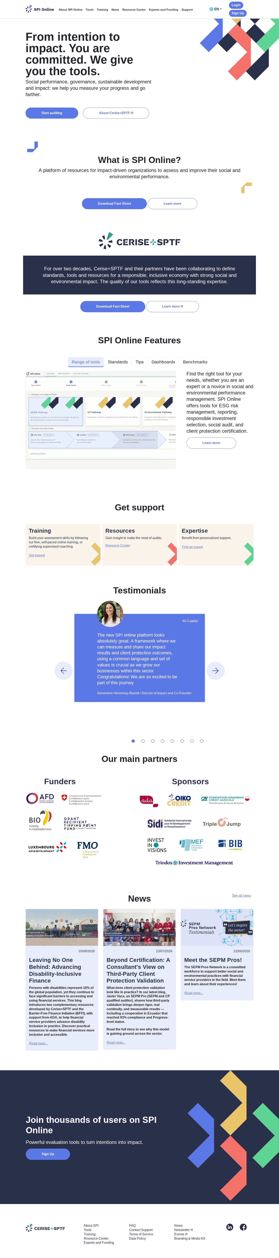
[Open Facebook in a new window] (243, 1227)
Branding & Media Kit (189, 1238)
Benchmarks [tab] (195, 361)
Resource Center (134, 9)
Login (236, 5)
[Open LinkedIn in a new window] (229, 1227)
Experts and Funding (163, 9)
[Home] (40, 8)
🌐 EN (214, 9)
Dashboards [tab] (163, 361)
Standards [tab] (118, 361)
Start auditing (51, 113)
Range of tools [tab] (86, 361)
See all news (241, 895)
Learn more (172, 203)
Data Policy (137, 1238)
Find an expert (192, 547)
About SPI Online (71, 9)
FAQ (132, 1225)
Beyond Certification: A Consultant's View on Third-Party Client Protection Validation (138, 970)
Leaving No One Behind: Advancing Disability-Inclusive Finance (55, 970)
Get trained (37, 555)
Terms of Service (141, 1234)
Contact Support (141, 1230)
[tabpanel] (139, 422)
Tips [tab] (140, 361)
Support (187, 9)
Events (179, 1234)
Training (102, 9)
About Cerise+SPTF (114, 113)
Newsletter (182, 1230)
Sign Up (238, 13)
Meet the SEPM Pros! (213, 960)
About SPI (91, 1225)
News (115, 9)
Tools (90, 9)
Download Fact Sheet (114, 203)
